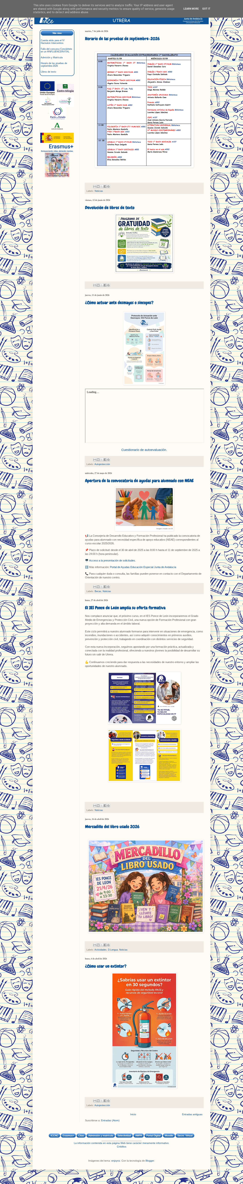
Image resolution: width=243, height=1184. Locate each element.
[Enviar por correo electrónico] (95, 186)
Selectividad (124, 1135)
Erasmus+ (68, 1135)
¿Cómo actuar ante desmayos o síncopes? (119, 302)
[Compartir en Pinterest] (108, 186)
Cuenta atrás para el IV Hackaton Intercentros (53, 41)
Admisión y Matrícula (52, 57)
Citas (81, 1135)
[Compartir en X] (101, 186)
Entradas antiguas (192, 1114)
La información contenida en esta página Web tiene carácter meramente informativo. (121, 1143)
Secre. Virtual (184, 1135)
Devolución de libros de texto (109, 207)
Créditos (121, 1146)
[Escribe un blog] (98, 186)
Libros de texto (48, 72)
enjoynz (115, 1160)
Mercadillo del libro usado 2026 (112, 826)
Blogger (150, 1160)
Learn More (191, 8)
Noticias (99, 191)
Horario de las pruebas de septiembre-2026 (122, 38)
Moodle (169, 1135)
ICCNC (54, 1135)
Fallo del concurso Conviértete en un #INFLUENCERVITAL (56, 50)
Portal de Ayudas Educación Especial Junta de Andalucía (143, 567)
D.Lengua (113, 950)
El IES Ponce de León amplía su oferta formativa (125, 607)
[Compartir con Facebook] (105, 186)
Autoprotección (102, 464)
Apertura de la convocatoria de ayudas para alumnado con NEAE (139, 480)
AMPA (138, 1135)
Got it (206, 8)
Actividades (100, 950)
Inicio (133, 1114)
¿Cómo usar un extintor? (105, 966)
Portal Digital (153, 1135)
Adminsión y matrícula (100, 1135)
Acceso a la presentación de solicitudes (112, 560)
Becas (98, 591)
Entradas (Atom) (110, 1120)
